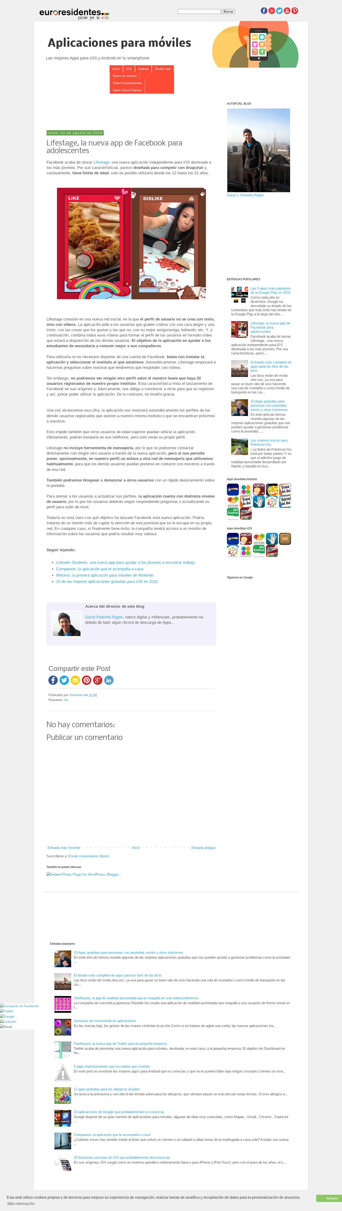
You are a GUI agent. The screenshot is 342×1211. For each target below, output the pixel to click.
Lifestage (101, 162)
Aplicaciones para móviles (119, 44)
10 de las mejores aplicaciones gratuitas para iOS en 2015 (107, 581)
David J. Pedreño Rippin (245, 195)
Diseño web (163, 69)
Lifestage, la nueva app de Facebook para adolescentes (270, 327)
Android (143, 69)
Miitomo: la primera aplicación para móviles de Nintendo (105, 575)
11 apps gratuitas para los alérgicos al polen (107, 1089)
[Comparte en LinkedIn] (8, 1021)
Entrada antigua (203, 848)
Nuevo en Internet (125, 76)
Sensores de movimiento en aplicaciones (105, 1021)
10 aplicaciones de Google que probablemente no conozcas (119, 1112)
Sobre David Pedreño (127, 90)
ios (66, 700)
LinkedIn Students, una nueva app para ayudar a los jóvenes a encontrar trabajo (125, 562)
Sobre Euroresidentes (127, 83)
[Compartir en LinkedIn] (109, 679)
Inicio (116, 69)
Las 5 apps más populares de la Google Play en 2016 (271, 290)
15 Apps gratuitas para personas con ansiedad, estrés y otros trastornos (269, 405)
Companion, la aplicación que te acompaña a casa (99, 569)
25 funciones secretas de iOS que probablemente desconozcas (122, 1157)
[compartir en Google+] (98, 679)
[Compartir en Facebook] (53, 679)
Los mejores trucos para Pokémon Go (269, 442)
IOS (129, 69)
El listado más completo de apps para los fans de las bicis (271, 366)
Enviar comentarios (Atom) (88, 856)
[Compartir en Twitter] (64, 679)
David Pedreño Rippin (104, 617)
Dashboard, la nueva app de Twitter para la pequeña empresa (120, 1044)
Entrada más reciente (64, 848)
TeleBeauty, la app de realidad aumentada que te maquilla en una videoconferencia (136, 998)
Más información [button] (21, 1204)
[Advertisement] (131, 112)
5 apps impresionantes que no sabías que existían (112, 1066)
